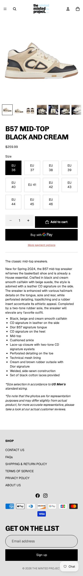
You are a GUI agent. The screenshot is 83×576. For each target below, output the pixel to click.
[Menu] (5, 9)
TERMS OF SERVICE (19, 471)
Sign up (41, 555)
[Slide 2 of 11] (19, 110)
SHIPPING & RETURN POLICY (26, 464)
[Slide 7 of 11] (76, 110)
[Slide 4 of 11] (42, 110)
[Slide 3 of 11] (30, 110)
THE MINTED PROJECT (46, 568)
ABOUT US (13, 485)
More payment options (41, 245)
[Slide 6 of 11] (65, 110)
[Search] (14, 9)
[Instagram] (45, 495)
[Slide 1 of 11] (7, 110)
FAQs (9, 457)
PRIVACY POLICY (17, 478)
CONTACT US (14, 450)
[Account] (68, 9)
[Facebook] (37, 495)
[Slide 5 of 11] (53, 110)
